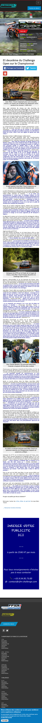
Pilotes (3, 647)
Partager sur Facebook (15, 68)
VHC (32, 44)
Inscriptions (23, 37)
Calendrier (4, 642)
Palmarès (4, 645)
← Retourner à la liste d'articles (12, 508)
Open (28, 49)
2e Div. (28, 45)
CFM (28, 44)
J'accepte (5, 720)
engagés (30, 35)
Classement (4, 683)
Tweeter (33, 68)
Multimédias (4, 648)
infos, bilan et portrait (23, 501)
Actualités (4, 641)
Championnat (5, 644)
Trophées (24, 51)
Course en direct (34, 8)
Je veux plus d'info (6, 717)
